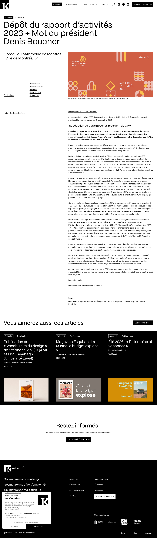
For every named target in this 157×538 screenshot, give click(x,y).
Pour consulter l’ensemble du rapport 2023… (87, 286)
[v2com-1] (137, 522)
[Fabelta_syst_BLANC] (111, 522)
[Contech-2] (98, 522)
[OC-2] (124, 522)
